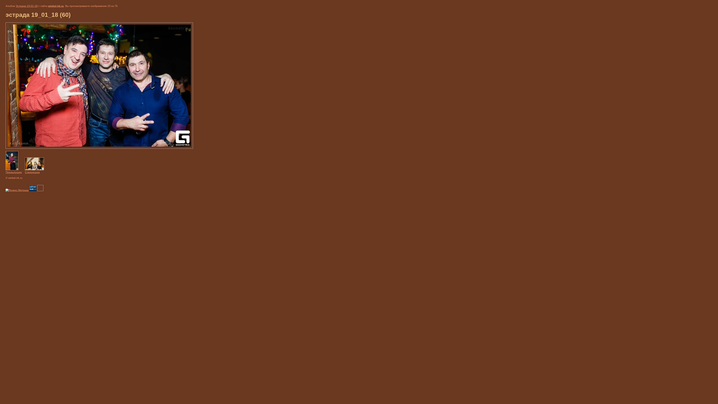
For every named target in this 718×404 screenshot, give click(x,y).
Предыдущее (14, 172)
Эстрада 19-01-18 (27, 5)
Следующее (32, 172)
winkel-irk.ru (56, 5)
